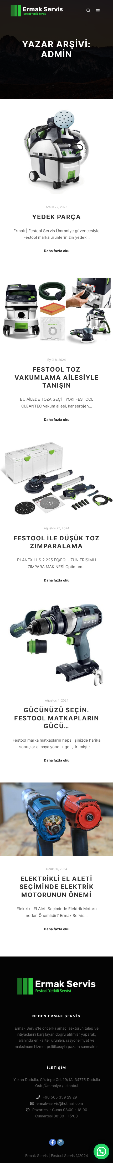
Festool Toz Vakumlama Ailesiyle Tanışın (56, 377)
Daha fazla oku (56, 251)
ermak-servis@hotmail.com (60, 1103)
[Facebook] (52, 1142)
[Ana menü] (97, 10)
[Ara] (88, 10)
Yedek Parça (56, 217)
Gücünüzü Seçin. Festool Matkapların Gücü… (56, 718)
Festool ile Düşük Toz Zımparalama (56, 542)
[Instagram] (60, 1142)
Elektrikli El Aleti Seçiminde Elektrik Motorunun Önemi (56, 887)
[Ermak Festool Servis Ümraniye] (37, 10)
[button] (101, 1151)
